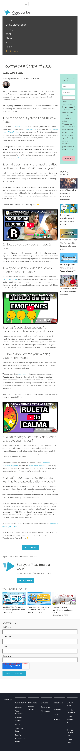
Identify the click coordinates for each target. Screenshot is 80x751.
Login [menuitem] (9, 46)
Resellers (31, 710)
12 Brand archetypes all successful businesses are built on (68, 291)
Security (18, 735)
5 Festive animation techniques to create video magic (62, 609)
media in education (9, 279)
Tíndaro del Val (17, 126)
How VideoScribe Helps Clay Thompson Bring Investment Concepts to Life (68, 244)
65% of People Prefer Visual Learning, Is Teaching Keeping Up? (68, 268)
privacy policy (67, 149)
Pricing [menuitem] (9, 29)
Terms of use (45, 707)
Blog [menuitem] (8, 33)
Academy (57, 719)
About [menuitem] (9, 37)
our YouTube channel (23, 158)
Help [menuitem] (8, 42)
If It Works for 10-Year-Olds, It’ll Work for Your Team (38, 608)
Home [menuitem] (9, 20)
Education (33, 556)
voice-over (22, 374)
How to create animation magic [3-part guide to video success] (67, 219)
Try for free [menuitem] (12, 51)
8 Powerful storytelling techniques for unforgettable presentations (68, 194)
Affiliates (31, 707)
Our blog (57, 714)
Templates (57, 710)
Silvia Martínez (30, 129)
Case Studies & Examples (18, 556)
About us (18, 707)
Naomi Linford (16, 78)
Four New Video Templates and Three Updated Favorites (13, 608)
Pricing (17, 724)
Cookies (43, 715)
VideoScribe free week (37, 465)
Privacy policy (45, 711)
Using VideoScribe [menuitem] (16, 24)
